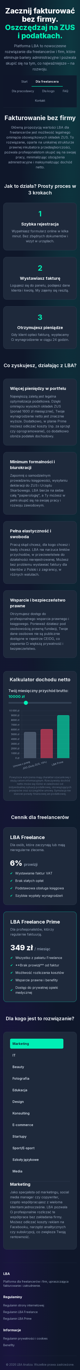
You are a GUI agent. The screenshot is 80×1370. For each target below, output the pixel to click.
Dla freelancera (47, 81)
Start (24, 81)
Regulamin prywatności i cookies (25, 1338)
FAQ (65, 91)
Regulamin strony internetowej (23, 1305)
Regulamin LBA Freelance (20, 1312)
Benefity (9, 1345)
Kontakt (40, 100)
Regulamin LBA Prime (17, 1318)
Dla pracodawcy (23, 91)
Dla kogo (48, 91)
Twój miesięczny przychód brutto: (38, 694)
